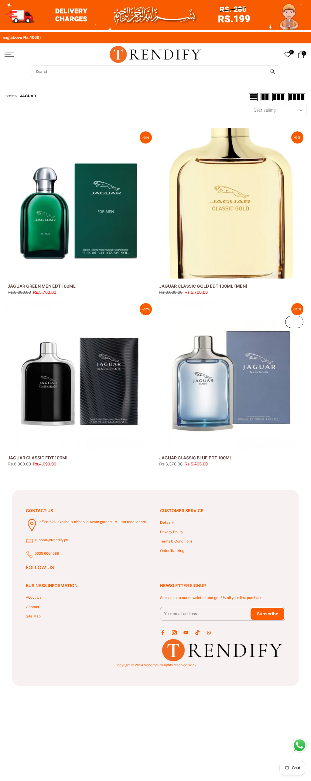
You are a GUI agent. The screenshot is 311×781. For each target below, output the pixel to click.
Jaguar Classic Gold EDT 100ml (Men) (203, 286)
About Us (33, 597)
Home (9, 96)
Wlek (192, 665)
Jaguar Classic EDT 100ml (38, 457)
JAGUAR (28, 96)
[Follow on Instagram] (174, 632)
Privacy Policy (171, 532)
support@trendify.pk (51, 540)
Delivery (167, 522)
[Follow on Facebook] (163, 632)
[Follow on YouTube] (186, 632)
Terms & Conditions (176, 541)
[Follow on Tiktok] (197, 632)
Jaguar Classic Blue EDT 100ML (195, 457)
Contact (32, 607)
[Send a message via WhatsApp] (299, 745)
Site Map (33, 616)
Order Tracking (172, 551)
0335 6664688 (47, 553)
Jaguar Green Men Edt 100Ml (42, 286)
